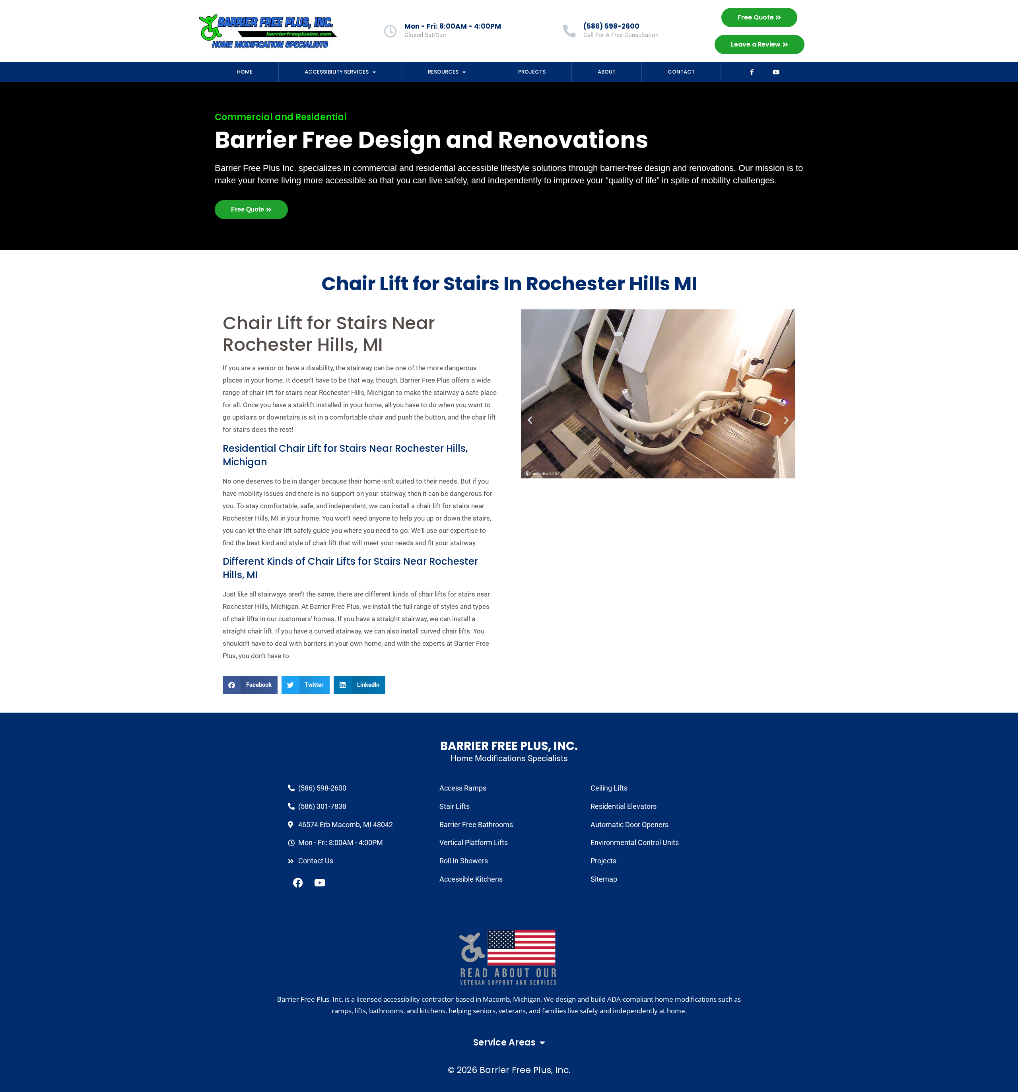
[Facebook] (298, 883)
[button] (250, 685)
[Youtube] (776, 72)
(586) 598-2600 (611, 26)
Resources (443, 72)
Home (245, 72)
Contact (681, 72)
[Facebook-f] (752, 72)
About (607, 72)
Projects (532, 72)
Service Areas (504, 1042)
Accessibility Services (337, 72)
